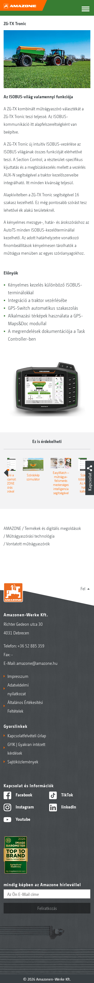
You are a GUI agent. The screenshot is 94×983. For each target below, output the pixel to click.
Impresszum (17, 676)
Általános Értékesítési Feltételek (25, 706)
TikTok (66, 794)
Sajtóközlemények (22, 761)
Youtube (22, 819)
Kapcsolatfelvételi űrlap (26, 735)
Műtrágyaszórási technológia (30, 536)
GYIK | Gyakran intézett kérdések (26, 748)
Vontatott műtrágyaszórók (28, 543)
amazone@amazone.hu (37, 663)
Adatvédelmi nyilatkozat (18, 688)
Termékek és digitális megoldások (53, 528)
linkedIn (68, 806)
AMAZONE (12, 528)
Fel (83, 588)
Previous (6, 472)
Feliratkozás (47, 908)
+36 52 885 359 (31, 645)
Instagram (24, 806)
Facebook (23, 794)
